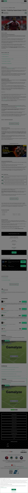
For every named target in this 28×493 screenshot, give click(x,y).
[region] (14, 485)
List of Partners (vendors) (4, 487)
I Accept (14, 489)
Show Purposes (14, 491)
